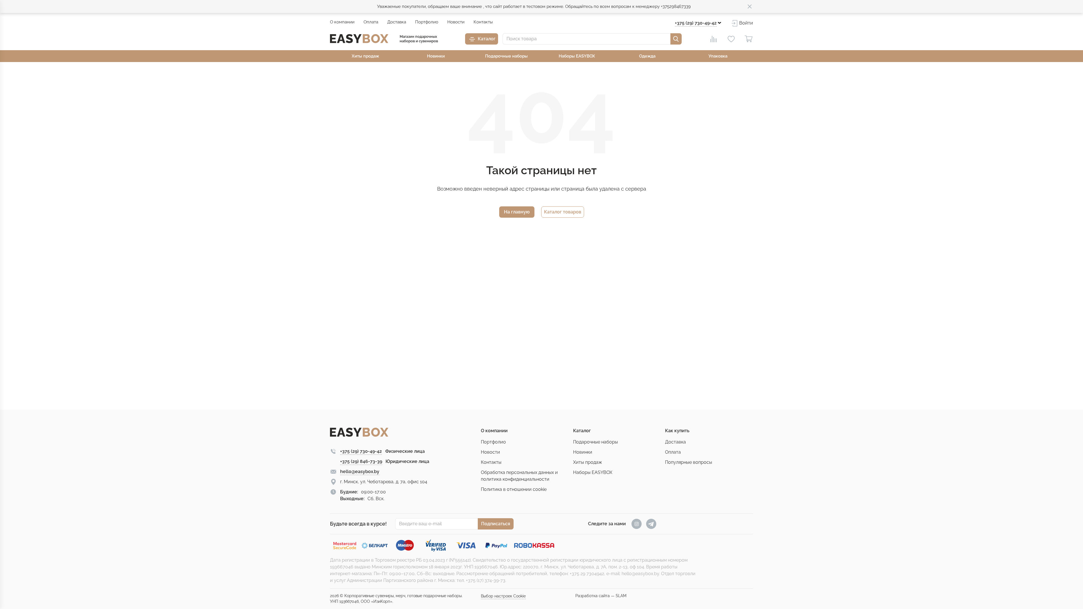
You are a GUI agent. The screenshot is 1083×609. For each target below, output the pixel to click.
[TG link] (651, 524)
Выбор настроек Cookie (503, 596)
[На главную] (359, 38)
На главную (517, 212)
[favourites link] (731, 38)
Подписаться (495, 523)
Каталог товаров (562, 212)
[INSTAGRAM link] (636, 524)
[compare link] (713, 38)
